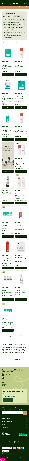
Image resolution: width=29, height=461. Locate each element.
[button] (2, 4)
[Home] (3, 13)
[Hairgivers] (14, 4)
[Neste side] (20, 336)
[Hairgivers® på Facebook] (15, 442)
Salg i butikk (7, 171)
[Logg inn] (24, 4)
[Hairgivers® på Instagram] (18, 442)
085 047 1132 (8, 374)
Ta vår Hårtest (8, 400)
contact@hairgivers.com (10, 377)
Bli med (25, 413)
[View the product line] (8, 155)
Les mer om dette (7, 37)
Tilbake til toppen (13, 359)
